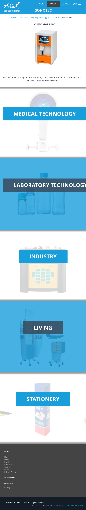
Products (53, 4)
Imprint (7, 469)
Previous (6, 49)
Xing (8, 487)
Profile (42, 4)
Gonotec (54, 17)
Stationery (43, 399)
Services (66, 4)
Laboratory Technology (38, 17)
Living (43, 327)
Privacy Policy (10, 472)
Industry (43, 256)
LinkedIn (9, 483)
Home (13, 17)
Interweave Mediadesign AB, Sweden (69, 505)
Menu (80, 4)
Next (83, 49)
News (6, 459)
